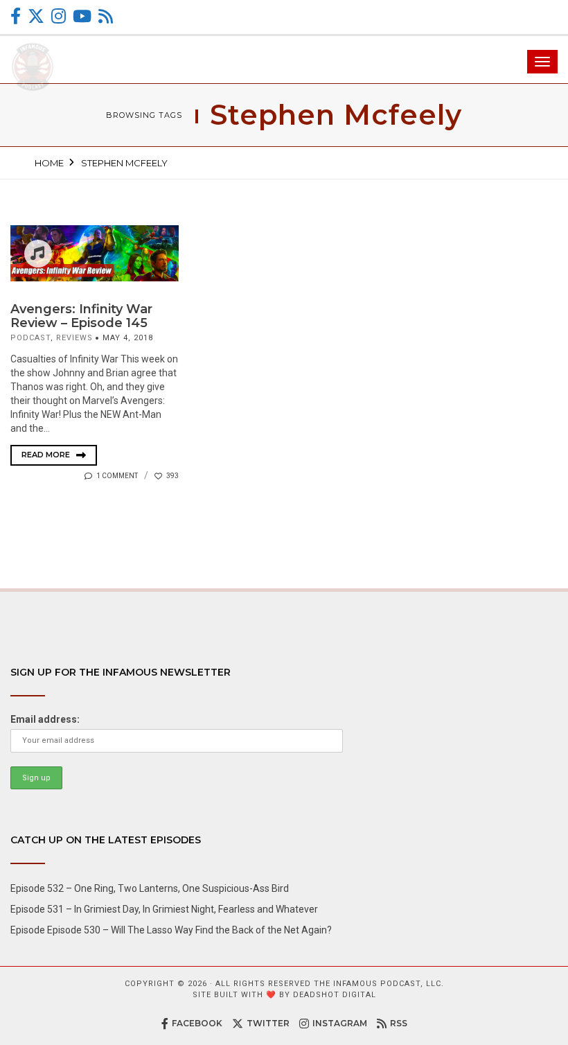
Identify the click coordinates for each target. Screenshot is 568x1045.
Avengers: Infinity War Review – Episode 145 (81, 316)
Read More (46, 454)
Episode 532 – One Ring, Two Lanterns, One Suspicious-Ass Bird (149, 888)
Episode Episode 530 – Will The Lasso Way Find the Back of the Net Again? (171, 930)
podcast (30, 337)
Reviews (74, 337)
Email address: (45, 719)
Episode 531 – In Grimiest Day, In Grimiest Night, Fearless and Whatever (164, 909)
